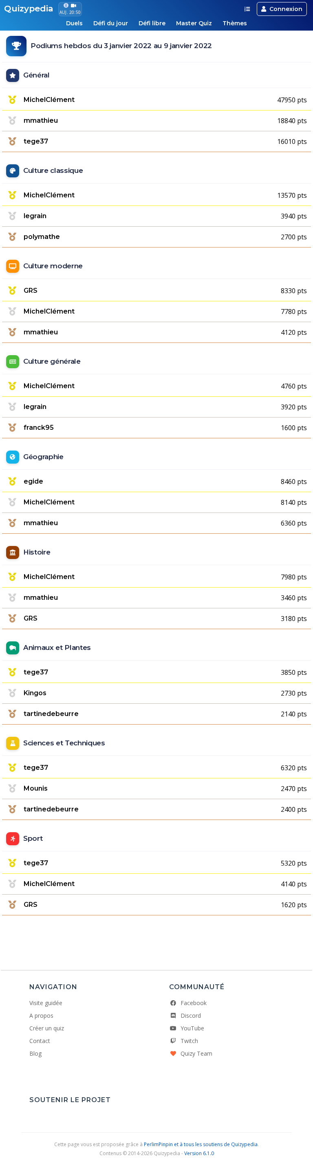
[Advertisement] (156, 939)
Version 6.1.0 (199, 1153)
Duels (74, 23)
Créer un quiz (46, 1028)
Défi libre (152, 23)
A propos (41, 1015)
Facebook (194, 1003)
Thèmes (235, 23)
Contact (39, 1041)
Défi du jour (110, 23)
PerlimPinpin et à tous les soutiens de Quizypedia (201, 1144)
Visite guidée (45, 1003)
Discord (191, 1015)
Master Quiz (194, 23)
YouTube (192, 1028)
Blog (35, 1053)
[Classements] (247, 9)
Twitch (189, 1041)
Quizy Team (196, 1053)
